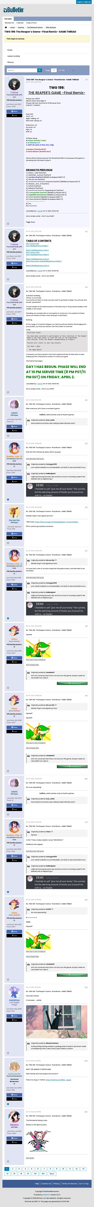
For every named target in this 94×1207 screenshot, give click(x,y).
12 (76, 1169)
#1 (87, 79)
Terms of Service (69, 1183)
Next (52, 1174)
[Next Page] (74, 70)
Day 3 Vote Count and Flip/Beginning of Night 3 (44, 261)
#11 (86, 822)
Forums (8, 19)
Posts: (8, 106)
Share (15, 111)
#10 (86, 779)
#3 (86, 287)
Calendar (20, 23)
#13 (86, 987)
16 (21, 1174)
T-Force (39, 211)
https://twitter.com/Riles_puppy (58, 1080)
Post (15, 115)
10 (63, 1169)
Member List (9, 23)
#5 (86, 443)
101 (35, 1174)
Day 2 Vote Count (33, 252)
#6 (86, 507)
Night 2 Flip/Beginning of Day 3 (37, 259)
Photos (10, 62)
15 (14, 1174)
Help (37, 1183)
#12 (86, 900)
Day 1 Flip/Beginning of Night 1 (37, 246)
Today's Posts (31, 23)
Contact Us (46, 1183)
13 (83, 1169)
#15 (86, 1112)
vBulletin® (46, 1195)
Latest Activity (13, 56)
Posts (9, 50)
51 (28, 1174)
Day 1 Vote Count (32, 244)
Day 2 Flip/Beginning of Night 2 (37, 255)
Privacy (56, 1183)
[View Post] (56, 560)
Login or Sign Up (84, 2)
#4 (86, 400)
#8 (86, 626)
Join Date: (10, 104)
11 (69, 1169)
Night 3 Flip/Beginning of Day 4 (37, 266)
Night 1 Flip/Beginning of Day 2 (37, 250)
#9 (86, 695)
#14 (86, 1061)
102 (43, 1174)
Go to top (84, 1183)
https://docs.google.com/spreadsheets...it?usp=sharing (56, 522)
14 (7, 1174)
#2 (86, 231)
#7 (86, 551)
